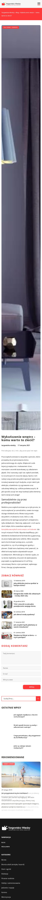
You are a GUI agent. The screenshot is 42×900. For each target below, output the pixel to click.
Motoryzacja (6, 897)
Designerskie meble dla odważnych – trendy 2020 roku (27, 595)
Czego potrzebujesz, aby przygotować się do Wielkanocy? (27, 736)
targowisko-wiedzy (8, 445)
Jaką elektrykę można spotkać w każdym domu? (26, 584)
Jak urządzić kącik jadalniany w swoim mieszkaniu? (25, 626)
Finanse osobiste (7, 878)
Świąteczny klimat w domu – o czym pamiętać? (25, 636)
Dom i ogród (6, 869)
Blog (3, 842)
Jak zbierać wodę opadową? (24, 614)
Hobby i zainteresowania (10, 883)
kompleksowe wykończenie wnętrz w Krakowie (18, 529)
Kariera (4, 892)
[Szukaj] (38, 698)
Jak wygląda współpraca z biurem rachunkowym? (26, 716)
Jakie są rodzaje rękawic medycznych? (22, 747)
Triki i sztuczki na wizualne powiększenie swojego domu (25, 605)
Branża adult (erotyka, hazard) (12, 864)
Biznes (3, 860)
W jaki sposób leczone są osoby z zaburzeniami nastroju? (25, 726)
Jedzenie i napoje (7, 888)
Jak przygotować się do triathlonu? (14, 793)
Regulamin (5, 847)
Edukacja (4, 874)
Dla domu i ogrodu (11, 27)
